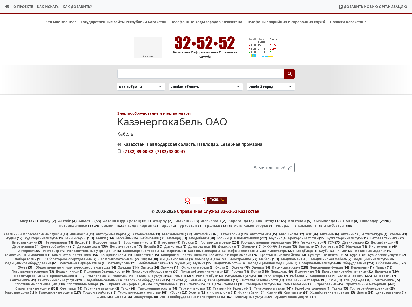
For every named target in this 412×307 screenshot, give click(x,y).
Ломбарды (203, 259)
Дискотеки (173, 246)
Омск (348, 220)
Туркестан (187, 225)
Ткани (337, 288)
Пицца (381, 267)
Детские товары (123, 246)
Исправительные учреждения (92, 251)
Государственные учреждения (266, 242)
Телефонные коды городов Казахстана (206, 22)
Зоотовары (329, 246)
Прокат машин (62, 276)
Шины (101, 297)
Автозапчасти (173, 234)
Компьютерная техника (71, 255)
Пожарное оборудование (152, 271)
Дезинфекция (382, 242)
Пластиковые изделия (29, 271)
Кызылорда (324, 220)
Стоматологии (294, 284)
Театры (219, 288)
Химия (272, 292)
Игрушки (353, 246)
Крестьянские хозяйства (280, 255)
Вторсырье (167, 242)
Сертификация (220, 280)
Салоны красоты (351, 276)
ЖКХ (267, 246)
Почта (256, 271)
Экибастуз (334, 225)
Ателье (395, 234)
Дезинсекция (353, 242)
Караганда (238, 220)
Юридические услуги (290, 297)
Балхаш (182, 220)
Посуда (237, 271)
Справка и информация (126, 284)
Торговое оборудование (369, 288)
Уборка (175, 292)
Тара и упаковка (192, 288)
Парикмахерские (286, 267)
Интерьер (51, 251)
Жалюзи (248, 246)
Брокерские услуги (303, 238)
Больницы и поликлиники (238, 238)
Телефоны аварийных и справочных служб (286, 22)
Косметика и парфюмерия (230, 255)
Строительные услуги (32, 288)
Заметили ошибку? (273, 167)
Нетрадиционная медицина (270, 263)
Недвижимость (226, 263)
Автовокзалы (143, 234)
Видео (80, 242)
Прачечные (304, 271)
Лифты (146, 259)
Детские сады (88, 246)
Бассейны (124, 238)
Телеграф (240, 288)
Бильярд (174, 238)
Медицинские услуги (370, 259)
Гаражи (188, 242)
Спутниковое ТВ (167, 284)
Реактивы (120, 276)
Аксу (24, 220)
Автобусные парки (111, 234)
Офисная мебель (195, 267)
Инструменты (380, 246)
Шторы (120, 297)
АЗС (309, 234)
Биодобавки (199, 238)
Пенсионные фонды (326, 267)
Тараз (165, 225)
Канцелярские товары (141, 251)
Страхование (326, 284)
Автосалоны (230, 234)
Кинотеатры (278, 251)
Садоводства (320, 276)
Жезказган (211, 220)
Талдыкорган (140, 225)
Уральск (212, 225)
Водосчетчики (105, 242)
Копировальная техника (181, 255)
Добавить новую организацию (375, 6)
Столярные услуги (260, 284)
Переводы (359, 267)
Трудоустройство (96, 292)
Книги (342, 251)
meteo (148, 56)
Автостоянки (260, 234)
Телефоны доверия (310, 288)
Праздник (279, 271)
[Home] (7, 6)
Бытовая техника (384, 238)
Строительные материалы (366, 284)
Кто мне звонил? (61, 22)
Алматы (85, 220)
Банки (101, 238)
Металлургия (118, 263)
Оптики (147, 267)
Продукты (383, 271)
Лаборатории (25, 259)
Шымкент (307, 225)
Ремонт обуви (207, 276)
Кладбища (304, 251)
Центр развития (388, 292)
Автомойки (203, 234)
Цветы (362, 292)
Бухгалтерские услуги (344, 238)
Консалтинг (143, 255)
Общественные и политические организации (73, 267)
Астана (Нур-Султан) (122, 220)
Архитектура (372, 234)
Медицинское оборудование (28, 263)
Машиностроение (236, 259)
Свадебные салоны (100, 280)
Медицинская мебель (329, 259)
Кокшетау (265, 220)
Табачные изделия (99, 288)
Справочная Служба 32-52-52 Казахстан (218, 211)
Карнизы (174, 251)
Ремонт (180, 276)
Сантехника (20, 280)
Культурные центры (324, 255)
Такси (125, 288)
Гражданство (311, 242)
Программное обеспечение (344, 271)
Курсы (355, 255)
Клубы (324, 251)
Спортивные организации (36, 284)
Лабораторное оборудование (68, 259)
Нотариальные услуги (317, 263)
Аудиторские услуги (40, 238)
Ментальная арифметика (80, 263)
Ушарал (283, 225)
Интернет (26, 251)
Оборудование (354, 263)
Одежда (124, 267)
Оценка (258, 267)
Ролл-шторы (273, 276)
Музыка (199, 263)
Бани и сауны (75, 238)
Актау (45, 220)
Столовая (229, 284)
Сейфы (177, 280)
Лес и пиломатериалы (116, 259)
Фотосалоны (220, 292)
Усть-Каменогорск (251, 225)
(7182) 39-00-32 (138, 151)
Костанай (297, 220)
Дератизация (23, 246)
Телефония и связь (269, 288)
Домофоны (227, 246)
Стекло (193, 284)
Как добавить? (77, 6)
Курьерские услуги (383, 255)
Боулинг (275, 238)
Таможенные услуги (154, 288)
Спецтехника (383, 280)
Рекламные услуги (149, 276)
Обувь (22, 267)
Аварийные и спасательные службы (32, 234)
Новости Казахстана (348, 22)
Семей (107, 225)
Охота (220, 267)
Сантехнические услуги (57, 280)
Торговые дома (17, 292)
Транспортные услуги (56, 292)
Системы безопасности (259, 280)
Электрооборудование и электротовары (154, 113)
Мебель (265, 259)
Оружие (167, 267)
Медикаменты (293, 259)
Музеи (180, 263)
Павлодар (369, 220)
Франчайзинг (249, 292)
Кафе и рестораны (243, 251)
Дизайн (150, 246)
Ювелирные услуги (250, 297)
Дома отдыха (199, 246)
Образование (387, 263)
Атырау (160, 220)
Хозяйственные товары (329, 292)
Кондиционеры (113, 255)
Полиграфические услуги (201, 271)
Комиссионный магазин (24, 255)
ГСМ (331, 242)
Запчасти (306, 246)
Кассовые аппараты (204, 251)
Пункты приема (93, 276)
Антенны (327, 234)
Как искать (48, 6)
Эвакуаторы (144, 297)
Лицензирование (174, 259)
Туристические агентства (139, 292)
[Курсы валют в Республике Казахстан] (262, 47)
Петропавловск (73, 225)
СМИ (332, 280)
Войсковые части (138, 242)
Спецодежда (354, 280)
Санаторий (382, 276)
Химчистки (293, 292)
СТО (210, 284)
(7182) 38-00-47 (170, 151)
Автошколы (288, 234)
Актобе (64, 220)
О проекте (23, 6)
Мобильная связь (152, 263)
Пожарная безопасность (104, 271)
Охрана (238, 267)
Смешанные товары (302, 280)
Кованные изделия (370, 251)
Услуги (194, 292)
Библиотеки (149, 238)
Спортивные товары (83, 284)
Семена (195, 280)
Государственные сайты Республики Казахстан (123, 22)
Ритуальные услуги (240, 276)
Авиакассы (79, 234)
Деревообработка (55, 246)
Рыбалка (297, 276)
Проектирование (28, 276)
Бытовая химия (24, 242)
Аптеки (347, 234)
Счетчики (68, 288)
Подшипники (67, 271)
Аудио (11, 238)
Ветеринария (56, 242)
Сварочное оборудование (144, 280)
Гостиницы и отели (215, 242)
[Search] (289, 74)
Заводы (284, 246)
